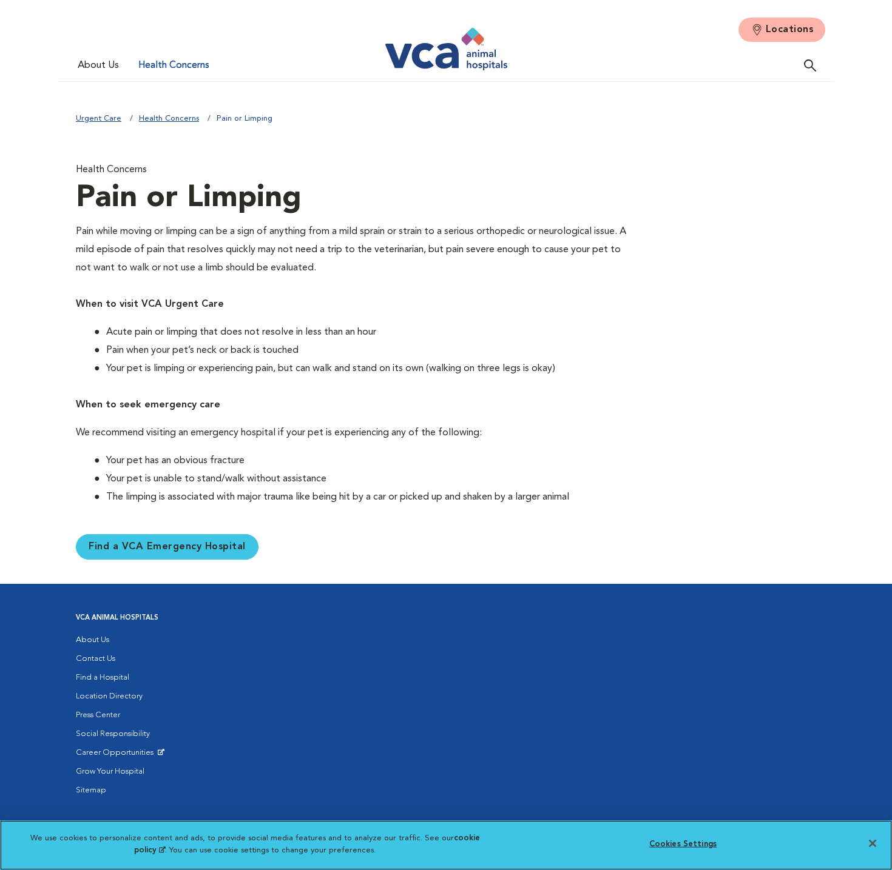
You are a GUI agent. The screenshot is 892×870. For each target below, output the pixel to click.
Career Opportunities (117, 755)
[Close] (872, 843)
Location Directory (109, 696)
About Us (98, 65)
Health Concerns (173, 65)
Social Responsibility (113, 734)
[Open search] (813, 65)
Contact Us (95, 659)
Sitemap (91, 790)
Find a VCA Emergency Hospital (167, 547)
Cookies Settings (683, 844)
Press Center (98, 715)
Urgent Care (98, 118)
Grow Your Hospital (110, 771)
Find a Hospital (102, 677)
